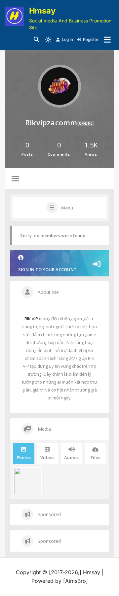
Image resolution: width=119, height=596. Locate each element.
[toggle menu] (15, 179)
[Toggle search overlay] (36, 39)
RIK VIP (31, 319)
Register (91, 39)
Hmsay (42, 11)
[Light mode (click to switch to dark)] (48, 39)
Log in (67, 39)
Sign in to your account (47, 269)
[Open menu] (107, 39)
